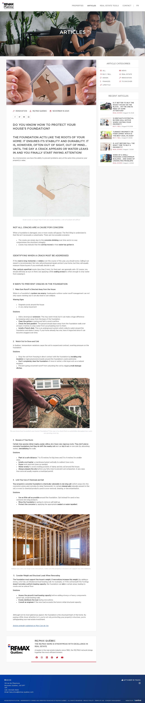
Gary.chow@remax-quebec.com (21, 692)
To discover (126, 81)
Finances (106, 81)
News (123, 70)
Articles (91, 6)
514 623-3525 (13, 690)
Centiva (137, 700)
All (104, 70)
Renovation (21, 111)
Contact (127, 6)
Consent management (113, 700)
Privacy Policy (88, 700)
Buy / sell (106, 74)
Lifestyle (106, 85)
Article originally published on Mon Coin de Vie (30, 626)
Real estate (126, 74)
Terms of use (99, 700)
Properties (77, 6)
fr (137, 6)
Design (105, 78)
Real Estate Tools (109, 6)
